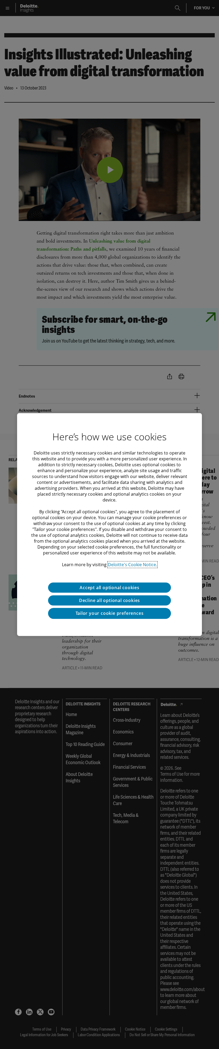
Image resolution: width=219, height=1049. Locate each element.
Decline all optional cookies (109, 600)
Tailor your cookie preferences (110, 613)
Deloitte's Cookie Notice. (132, 565)
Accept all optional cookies (109, 587)
